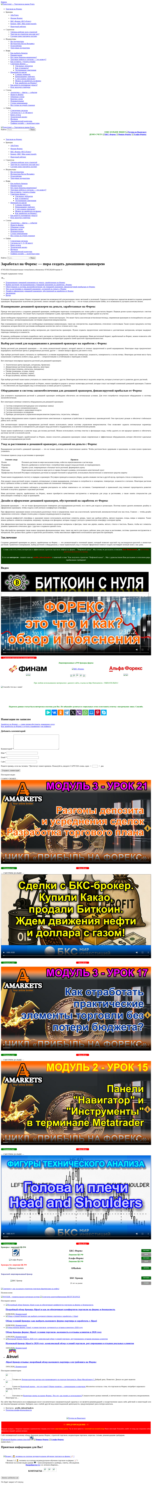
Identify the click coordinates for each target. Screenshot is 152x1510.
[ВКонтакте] (54, 712)
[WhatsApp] (85, 712)
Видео (8, 295)
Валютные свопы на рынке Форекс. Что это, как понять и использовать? (52, 1396)
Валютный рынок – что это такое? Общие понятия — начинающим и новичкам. (53, 1387)
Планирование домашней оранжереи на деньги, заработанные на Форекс (35, 282)
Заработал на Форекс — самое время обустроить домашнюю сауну (28, 724)
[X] (73, 712)
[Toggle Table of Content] (3, 278)
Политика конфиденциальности (19, 1410)
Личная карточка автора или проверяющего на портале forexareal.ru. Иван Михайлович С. (58, 1380)
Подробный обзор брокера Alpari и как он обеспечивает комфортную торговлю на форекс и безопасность (60, 1309)
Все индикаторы (17, 41)
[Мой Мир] (91, 712)
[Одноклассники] (60, 712)
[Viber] (79, 712)
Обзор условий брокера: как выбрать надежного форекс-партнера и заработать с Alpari (51, 1321)
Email (4, 757)
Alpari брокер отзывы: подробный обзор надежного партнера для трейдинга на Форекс (51, 1362)
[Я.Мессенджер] (48, 712)
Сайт (3, 762)
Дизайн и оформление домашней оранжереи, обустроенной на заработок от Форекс (40, 291)
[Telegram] (67, 712)
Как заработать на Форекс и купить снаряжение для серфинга (26, 726)
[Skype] (104, 712)
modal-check (6, 1442)
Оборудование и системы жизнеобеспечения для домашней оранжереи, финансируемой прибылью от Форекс (50, 287)
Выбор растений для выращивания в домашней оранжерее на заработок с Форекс (39, 285)
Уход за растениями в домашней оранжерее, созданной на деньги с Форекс (36, 289)
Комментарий (7, 749)
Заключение (10, 293)
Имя (3, 753)
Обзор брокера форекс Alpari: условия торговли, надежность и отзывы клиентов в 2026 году (54, 1332)
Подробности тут (33, 1465)
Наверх (4, 2)
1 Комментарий (20, 1314)
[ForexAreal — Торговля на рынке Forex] (18, 4)
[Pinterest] (97, 712)
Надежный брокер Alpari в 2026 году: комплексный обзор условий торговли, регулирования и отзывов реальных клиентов (70, 1343)
